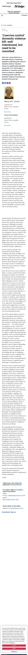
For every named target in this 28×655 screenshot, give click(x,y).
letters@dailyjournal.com (15, 508)
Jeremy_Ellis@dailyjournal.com (13, 495)
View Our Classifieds (14, 13)
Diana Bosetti (16, 485)
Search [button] (25, 15)
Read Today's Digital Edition (14, 3)
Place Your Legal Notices (14, 11)
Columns (7, 25)
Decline (14, 648)
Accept (14, 645)
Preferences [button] (12, 642)
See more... (7, 112)
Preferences (14, 651)
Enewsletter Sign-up (9, 512)
